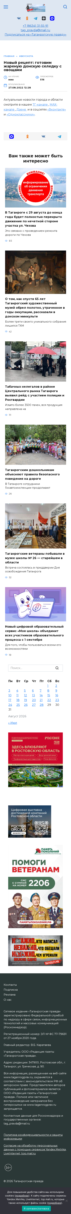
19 (25, 700)
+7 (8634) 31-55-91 (35, 26)
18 (17, 700)
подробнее (22, 1195)
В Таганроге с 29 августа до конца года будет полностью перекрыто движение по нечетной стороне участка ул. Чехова (33, 219)
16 (56, 695)
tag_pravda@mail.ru (35, 30)
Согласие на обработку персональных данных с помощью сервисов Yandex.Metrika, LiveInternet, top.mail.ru (35, 1149)
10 (9, 695)
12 (25, 695)
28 (42, 705)
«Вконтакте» (56, 109)
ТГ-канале (40, 104)
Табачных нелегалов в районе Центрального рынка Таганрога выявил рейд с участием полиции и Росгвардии (34, 393)
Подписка (11, 989)
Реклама (9, 994)
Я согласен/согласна (36, 1208)
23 (57, 700)
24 (10, 705)
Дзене (21, 109)
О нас (7, 999)
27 (34, 705)
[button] (12, 136)
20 (34, 700)
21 (41, 700)
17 (9, 700)
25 (18, 705)
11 (17, 695)
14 (41, 695)
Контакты (10, 984)
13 (33, 695)
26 (25, 705)
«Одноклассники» (21, 114)
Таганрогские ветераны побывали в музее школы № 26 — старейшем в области (35, 558)
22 (49, 700)
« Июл (12, 723)
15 (48, 695)
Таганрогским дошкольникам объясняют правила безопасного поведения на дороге (32, 474)
